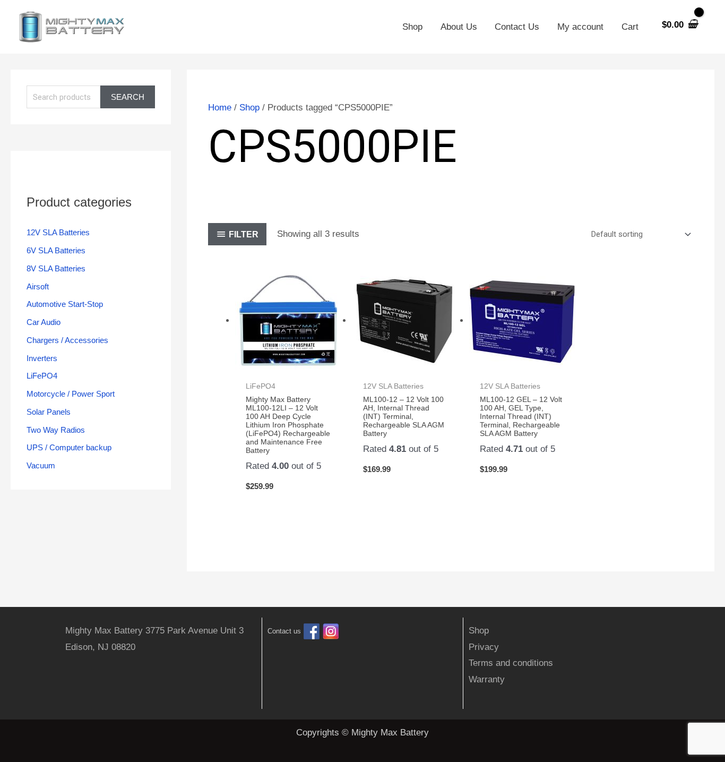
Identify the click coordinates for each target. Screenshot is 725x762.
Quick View (287, 364)
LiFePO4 (42, 375)
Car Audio (44, 322)
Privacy (484, 647)
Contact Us (517, 27)
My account (580, 27)
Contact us (284, 632)
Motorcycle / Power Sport (71, 393)
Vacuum (41, 465)
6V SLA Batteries (56, 250)
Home (219, 107)
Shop (412, 27)
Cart (630, 27)
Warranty (487, 679)
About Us (459, 27)
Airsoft (38, 286)
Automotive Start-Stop (65, 304)
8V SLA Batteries (56, 268)
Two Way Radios (56, 429)
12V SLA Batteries (58, 232)
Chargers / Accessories (67, 340)
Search (127, 96)
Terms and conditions (511, 663)
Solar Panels (49, 411)
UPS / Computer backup (69, 447)
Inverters (42, 358)
